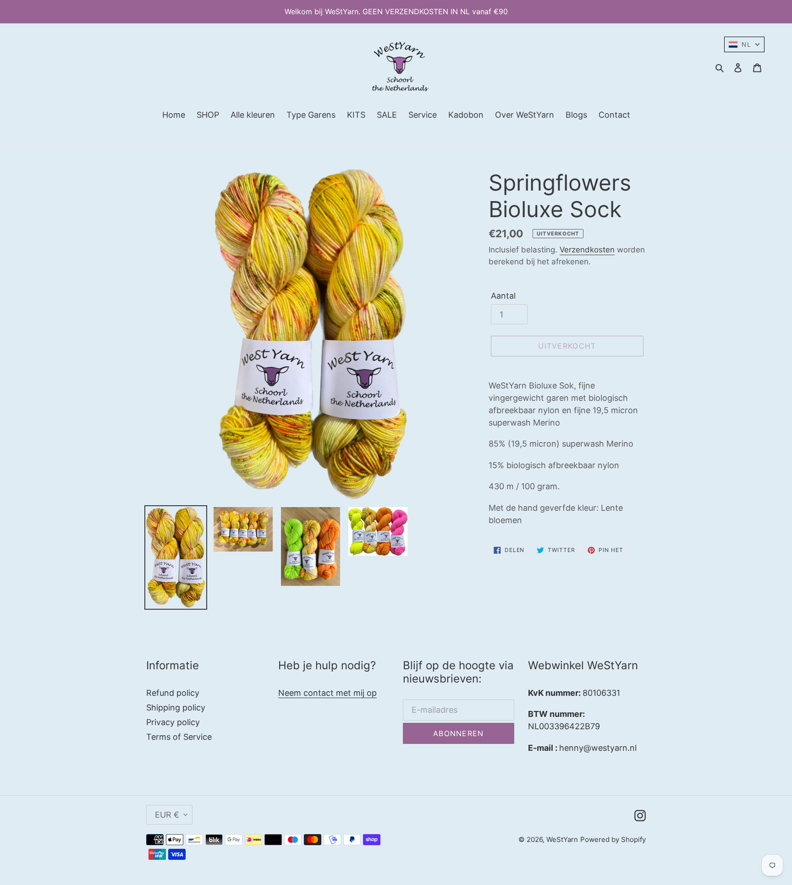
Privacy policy (173, 722)
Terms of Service (179, 737)
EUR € (167, 814)
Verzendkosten (587, 249)
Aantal (503, 295)
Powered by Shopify (613, 839)
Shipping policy (175, 707)
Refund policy (172, 693)
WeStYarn (562, 839)
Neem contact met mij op (327, 693)
